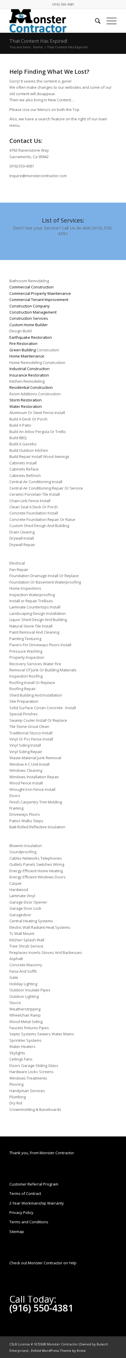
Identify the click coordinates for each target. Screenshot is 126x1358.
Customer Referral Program (33, 1184)
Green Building (22, 350)
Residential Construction (31, 387)
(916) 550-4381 (63, 4)
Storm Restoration (25, 400)
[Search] (95, 21)
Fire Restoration (23, 343)
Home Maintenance (26, 356)
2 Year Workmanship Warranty (36, 1203)
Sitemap (16, 1231)
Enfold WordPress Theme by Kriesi (58, 1350)
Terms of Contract (25, 1193)
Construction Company (29, 306)
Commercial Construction (31, 287)
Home (38, 47)
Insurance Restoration (29, 375)
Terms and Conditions (28, 1221)
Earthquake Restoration (30, 337)
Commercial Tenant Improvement (38, 299)
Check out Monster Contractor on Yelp (42, 1262)
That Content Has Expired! (38, 41)
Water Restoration (25, 406)
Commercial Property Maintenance (40, 293)
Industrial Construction (29, 368)
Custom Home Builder (28, 324)
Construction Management (33, 312)
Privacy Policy (21, 1212)
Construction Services (28, 318)
